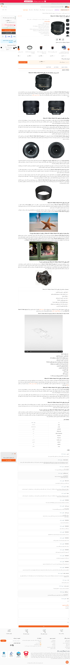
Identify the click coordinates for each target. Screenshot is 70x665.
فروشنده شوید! (25, 9)
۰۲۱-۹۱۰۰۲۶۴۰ (38, 643)
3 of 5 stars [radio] (61, 606)
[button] (44, 334)
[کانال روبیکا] (1, 4)
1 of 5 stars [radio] (64, 606)
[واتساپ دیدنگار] (5, 4)
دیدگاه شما (67, 608)
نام (68, 618)
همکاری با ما (68, 648)
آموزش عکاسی (67, 640)
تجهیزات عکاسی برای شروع (51, 647)
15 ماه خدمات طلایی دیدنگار (11, 22)
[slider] (44, 351)
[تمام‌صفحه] (25, 351)
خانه (69, 13)
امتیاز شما (67, 606)
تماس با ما (53, 645)
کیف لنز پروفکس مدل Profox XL (18, 51)
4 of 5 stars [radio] (60, 606)
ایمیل (68, 622)
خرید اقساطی (57, 9)
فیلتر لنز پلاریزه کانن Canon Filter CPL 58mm (30, 52)
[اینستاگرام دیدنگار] (9, 4)
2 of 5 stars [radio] (62, 606)
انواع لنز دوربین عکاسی (33, 383)
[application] (44, 334)
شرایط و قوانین (53, 641)
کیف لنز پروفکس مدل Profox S (52, 51)
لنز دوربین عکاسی (64, 13)
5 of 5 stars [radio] (58, 606)
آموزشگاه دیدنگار (42, 9)
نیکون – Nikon (33, 422)
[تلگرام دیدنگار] (7, 4)
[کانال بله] (3, 4)
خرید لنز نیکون (41, 309)
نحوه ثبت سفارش (52, 648)
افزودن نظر (8, 460)
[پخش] (61, 351)
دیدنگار (67, 385)
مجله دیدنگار (31, 9)
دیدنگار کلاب (53, 644)
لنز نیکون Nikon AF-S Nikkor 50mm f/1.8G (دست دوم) (8, 47)
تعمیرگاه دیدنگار (36, 9)
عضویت (3, 640)
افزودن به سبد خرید (23, 62)
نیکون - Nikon (29, 19)
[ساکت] (27, 351)
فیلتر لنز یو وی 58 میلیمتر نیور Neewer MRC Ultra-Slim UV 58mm (64, 52)
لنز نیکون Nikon (58, 13)
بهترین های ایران (67, 647)
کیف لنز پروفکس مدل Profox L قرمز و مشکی (41, 52)
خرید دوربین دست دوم (49, 9)
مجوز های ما (53, 640)
